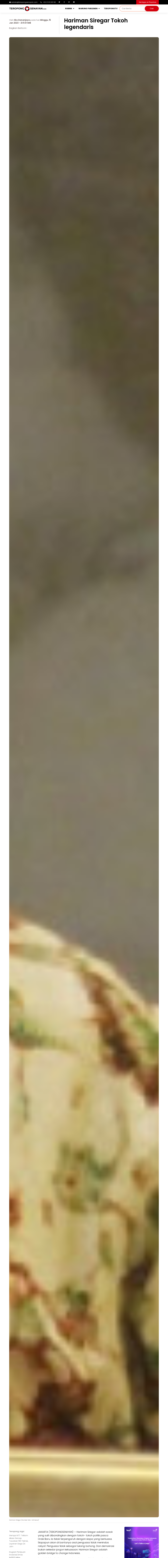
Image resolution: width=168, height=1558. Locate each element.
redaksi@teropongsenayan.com (24, 2)
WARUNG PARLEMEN (88, 8)
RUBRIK (68, 8)
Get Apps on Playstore (147, 2)
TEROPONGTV (110, 8)
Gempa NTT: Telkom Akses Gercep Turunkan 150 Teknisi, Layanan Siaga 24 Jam (18, 1541)
